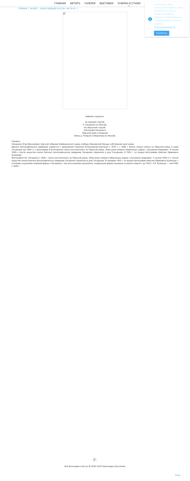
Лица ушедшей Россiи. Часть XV (58, 8)
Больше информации (164, 27)
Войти (178, 475)
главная (60, 3)
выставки (106, 3)
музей (33, 8)
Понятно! (161, 33)
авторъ (75, 3)
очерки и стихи (129, 3)
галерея (90, 3)
